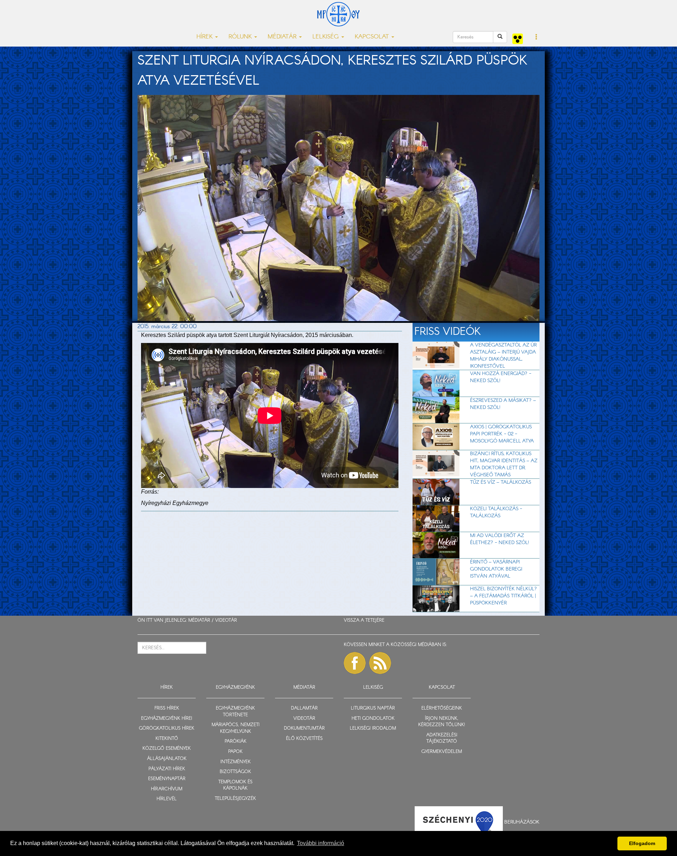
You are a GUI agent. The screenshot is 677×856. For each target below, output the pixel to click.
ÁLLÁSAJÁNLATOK (167, 758)
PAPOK (235, 751)
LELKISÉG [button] (326, 36)
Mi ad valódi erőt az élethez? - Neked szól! (499, 539)
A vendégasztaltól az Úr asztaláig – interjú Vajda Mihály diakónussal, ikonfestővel (503, 356)
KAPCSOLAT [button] (373, 36)
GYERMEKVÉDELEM (441, 751)
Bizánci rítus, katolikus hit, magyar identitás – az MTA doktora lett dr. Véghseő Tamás (503, 464)
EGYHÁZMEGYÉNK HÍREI (166, 718)
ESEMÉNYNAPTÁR (166, 779)
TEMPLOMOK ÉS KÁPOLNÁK (235, 785)
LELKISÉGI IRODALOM (373, 728)
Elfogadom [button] (642, 843)
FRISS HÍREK (166, 708)
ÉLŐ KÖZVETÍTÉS (304, 738)
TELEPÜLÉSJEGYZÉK (235, 798)
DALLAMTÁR (304, 708)
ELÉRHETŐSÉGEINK (441, 708)
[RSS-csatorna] (380, 663)
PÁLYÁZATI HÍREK (166, 769)
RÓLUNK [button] (241, 36)
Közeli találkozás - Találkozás (496, 512)
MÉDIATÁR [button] (283, 36)
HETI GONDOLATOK (373, 718)
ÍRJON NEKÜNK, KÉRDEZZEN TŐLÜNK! (441, 722)
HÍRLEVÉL (167, 799)
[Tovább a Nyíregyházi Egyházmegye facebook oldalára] (355, 663)
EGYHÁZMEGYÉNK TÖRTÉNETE (235, 711)
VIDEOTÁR (226, 620)
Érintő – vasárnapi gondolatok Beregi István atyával (496, 569)
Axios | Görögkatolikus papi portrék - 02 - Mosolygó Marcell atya (502, 434)
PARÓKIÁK (235, 741)
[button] (536, 37)
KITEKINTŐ (166, 738)
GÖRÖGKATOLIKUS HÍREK (166, 728)
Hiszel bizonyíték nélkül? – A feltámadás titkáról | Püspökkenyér (503, 596)
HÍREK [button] (205, 36)
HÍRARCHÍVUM (166, 789)
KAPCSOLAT (442, 687)
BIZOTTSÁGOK (235, 771)
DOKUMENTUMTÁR (304, 728)
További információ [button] (320, 843)
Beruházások (521, 821)
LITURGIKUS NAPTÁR (373, 708)
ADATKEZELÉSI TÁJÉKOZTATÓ (441, 738)
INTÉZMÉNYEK (235, 762)
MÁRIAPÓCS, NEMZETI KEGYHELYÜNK (236, 728)
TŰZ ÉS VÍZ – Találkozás (500, 482)
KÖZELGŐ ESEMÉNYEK (166, 748)
